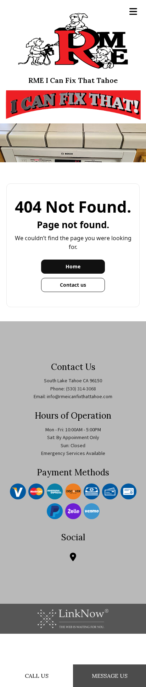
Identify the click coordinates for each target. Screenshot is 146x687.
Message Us (110, 675)
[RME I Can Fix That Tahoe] (73, 40)
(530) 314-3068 (81, 389)
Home (73, 266)
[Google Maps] (73, 558)
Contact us (73, 284)
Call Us (37, 675)
